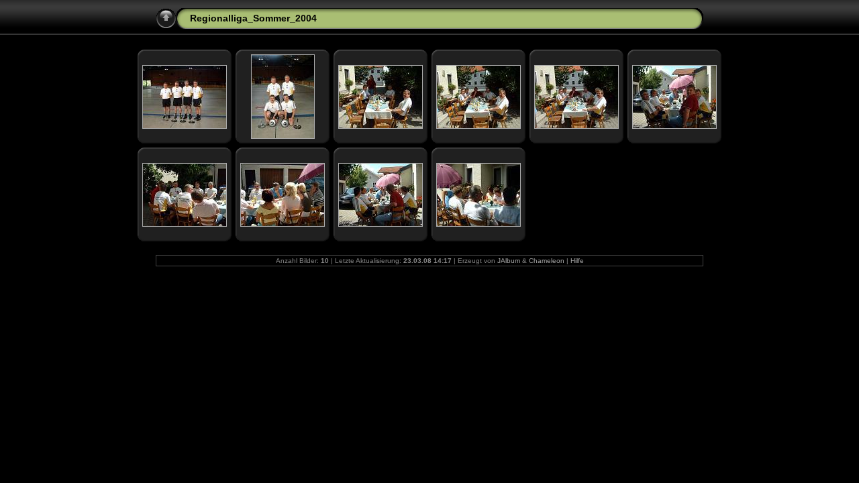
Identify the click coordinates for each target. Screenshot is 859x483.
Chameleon (546, 260)
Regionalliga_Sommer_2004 (253, 18)
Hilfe (577, 260)
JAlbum (508, 260)
